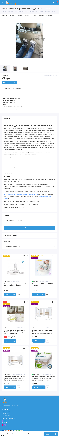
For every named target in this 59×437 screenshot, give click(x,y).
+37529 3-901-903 (6, 412)
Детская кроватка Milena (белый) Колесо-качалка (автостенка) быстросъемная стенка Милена (42, 331)
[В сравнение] (24, 256)
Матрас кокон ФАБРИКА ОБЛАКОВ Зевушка (42, 284)
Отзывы (12, 15)
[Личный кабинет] (53, 3)
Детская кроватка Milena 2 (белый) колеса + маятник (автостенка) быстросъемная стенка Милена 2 (14, 378)
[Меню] (2, 2)
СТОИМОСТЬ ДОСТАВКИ (45, 15)
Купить (7, 294)
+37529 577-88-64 (6, 413)
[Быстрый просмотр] (19, 294)
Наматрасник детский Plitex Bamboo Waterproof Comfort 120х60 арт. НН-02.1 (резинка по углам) (43, 378)
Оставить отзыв (29, 228)
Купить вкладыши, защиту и (21, 194)
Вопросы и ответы (23, 15)
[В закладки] (27, 256)
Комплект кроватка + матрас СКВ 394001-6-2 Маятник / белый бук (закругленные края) (14, 331)
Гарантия (33, 15)
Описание (4, 15)
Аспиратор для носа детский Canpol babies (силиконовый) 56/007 (15, 284)
